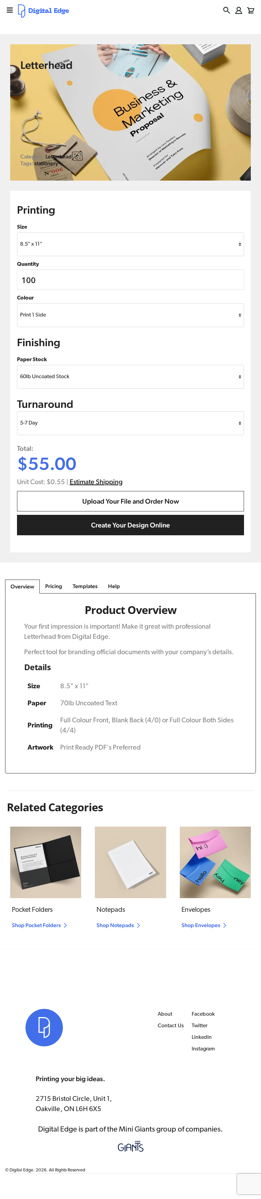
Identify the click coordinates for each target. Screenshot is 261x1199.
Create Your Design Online (130, 525)
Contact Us (171, 1026)
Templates (85, 586)
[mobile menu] (10, 10)
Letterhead (59, 156)
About (165, 1014)
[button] (227, 10)
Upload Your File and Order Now (130, 501)
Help (114, 586)
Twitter (199, 1026)
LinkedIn (202, 1037)
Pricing (53, 586)
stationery (46, 163)
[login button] (239, 10)
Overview (22, 586)
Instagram (203, 1049)
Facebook (203, 1014)
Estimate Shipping (96, 482)
